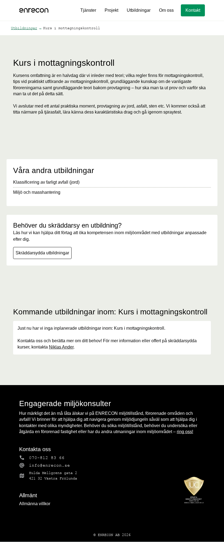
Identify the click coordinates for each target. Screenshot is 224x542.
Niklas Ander (61, 347)
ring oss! (185, 431)
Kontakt (192, 10)
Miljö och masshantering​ (36, 192)
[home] (33, 10)
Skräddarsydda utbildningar (42, 253)
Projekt (111, 10)
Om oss (166, 10)
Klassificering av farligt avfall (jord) (46, 182)
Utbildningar (139, 10)
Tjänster (88, 10)
